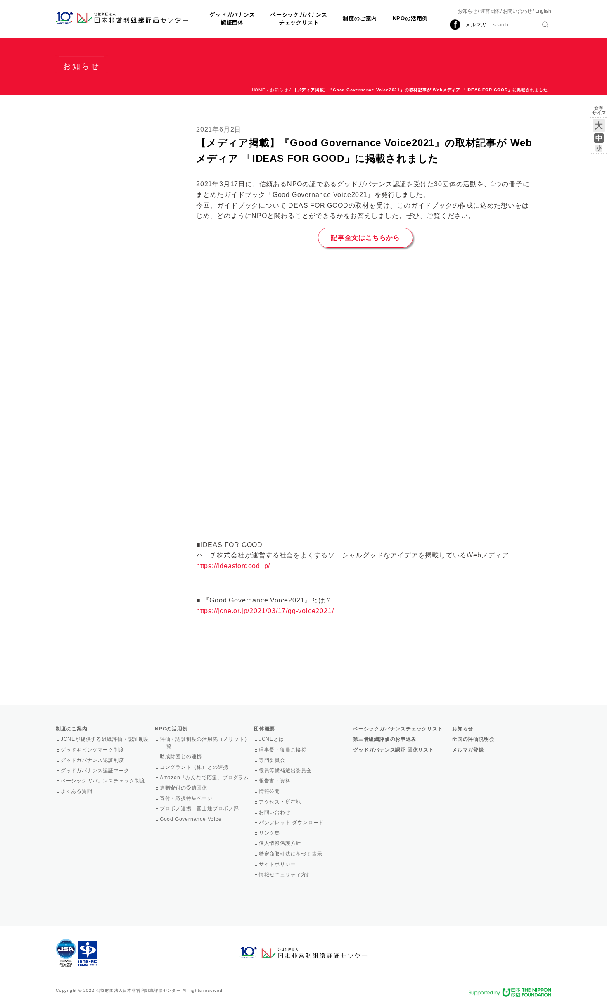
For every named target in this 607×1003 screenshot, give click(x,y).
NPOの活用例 (410, 18)
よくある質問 (77, 791)
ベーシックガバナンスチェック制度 (103, 781)
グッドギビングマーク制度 (93, 750)
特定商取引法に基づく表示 (291, 854)
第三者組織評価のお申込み (385, 739)
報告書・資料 (275, 781)
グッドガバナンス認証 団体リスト (393, 750)
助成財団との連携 (181, 756)
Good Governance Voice (191, 819)
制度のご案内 (360, 18)
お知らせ (467, 11)
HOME (259, 90)
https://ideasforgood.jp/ (233, 565)
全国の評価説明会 (473, 739)
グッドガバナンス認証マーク (95, 770)
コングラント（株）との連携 (194, 767)
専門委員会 (272, 760)
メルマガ (475, 25)
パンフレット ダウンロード (292, 822)
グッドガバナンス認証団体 (232, 18)
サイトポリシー (278, 864)
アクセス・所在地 (280, 802)
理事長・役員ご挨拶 (283, 750)
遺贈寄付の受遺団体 (184, 788)
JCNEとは (272, 739)
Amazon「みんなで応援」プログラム (205, 777)
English (543, 11)
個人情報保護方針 (280, 843)
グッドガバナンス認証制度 (93, 760)
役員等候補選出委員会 (286, 770)
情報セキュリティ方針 (286, 874)
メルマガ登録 (468, 750)
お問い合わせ (517, 11)
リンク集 (270, 833)
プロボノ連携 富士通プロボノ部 (200, 808)
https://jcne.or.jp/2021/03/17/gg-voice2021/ (265, 610)
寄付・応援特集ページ (187, 798)
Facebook (455, 24)
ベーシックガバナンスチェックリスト (298, 18)
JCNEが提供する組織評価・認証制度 (105, 739)
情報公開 (270, 791)
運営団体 (490, 11)
